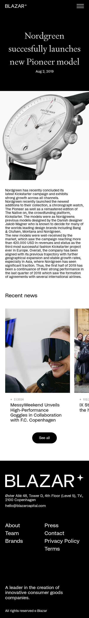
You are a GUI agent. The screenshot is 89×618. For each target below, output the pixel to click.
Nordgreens (65, 216)
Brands (14, 541)
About (12, 525)
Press (51, 525)
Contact (54, 533)
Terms (52, 549)
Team (12, 533)
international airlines (65, 277)
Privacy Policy (61, 541)
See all (44, 438)
